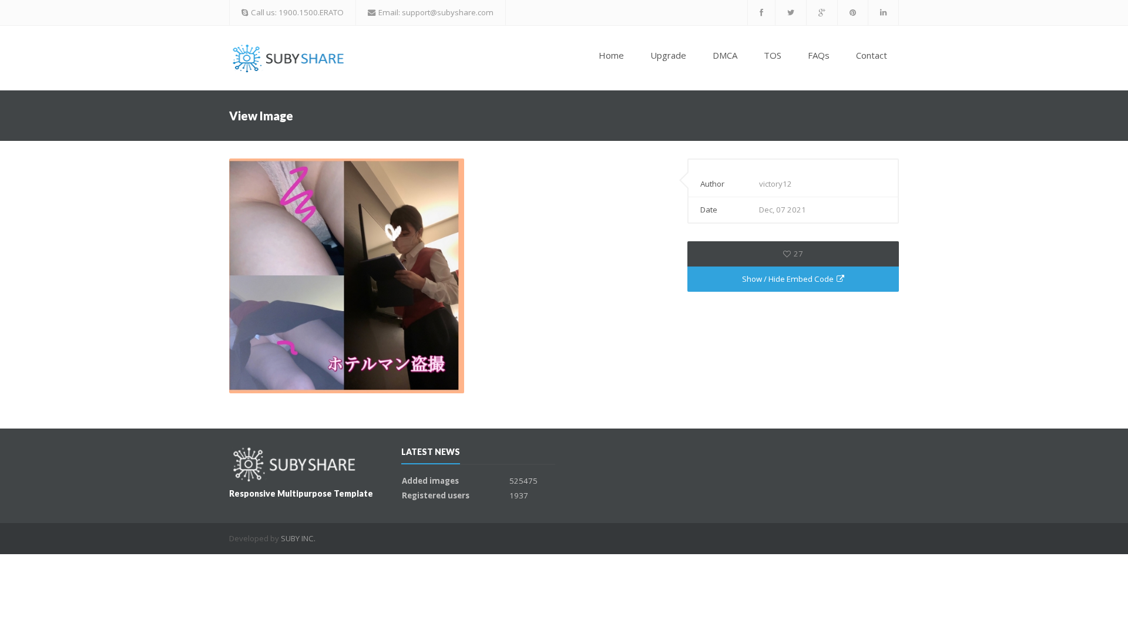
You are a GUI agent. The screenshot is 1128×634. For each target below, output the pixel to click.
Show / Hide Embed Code (788, 279)
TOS (772, 55)
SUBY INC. (298, 538)
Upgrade (668, 55)
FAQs (819, 55)
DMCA (725, 55)
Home (611, 55)
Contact (871, 55)
